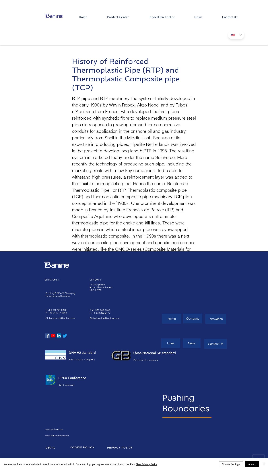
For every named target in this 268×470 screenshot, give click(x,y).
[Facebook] (47, 335)
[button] (118, 16)
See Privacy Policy (146, 464)
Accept (252, 464)
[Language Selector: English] (236, 35)
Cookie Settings (231, 464)
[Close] (263, 464)
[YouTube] (53, 335)
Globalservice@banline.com (60, 318)
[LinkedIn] (59, 335)
